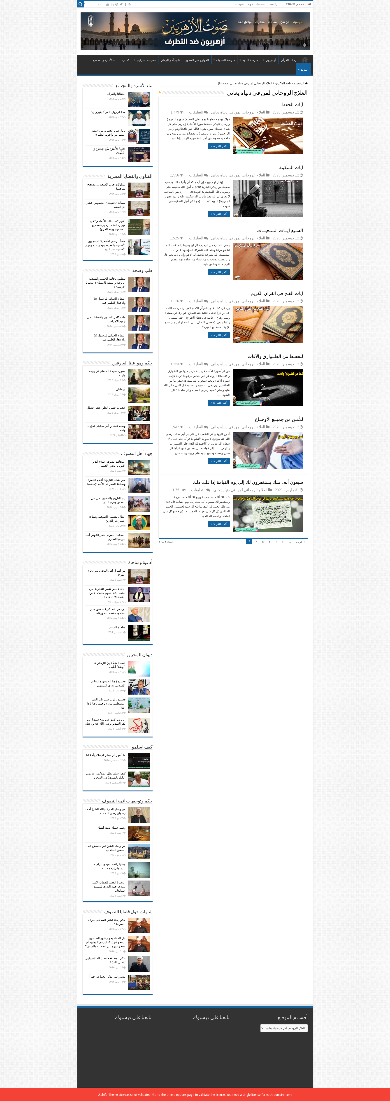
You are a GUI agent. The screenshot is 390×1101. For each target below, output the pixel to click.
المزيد (305, 69)
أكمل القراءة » (219, 146)
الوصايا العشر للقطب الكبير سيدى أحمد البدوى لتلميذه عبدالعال (108, 886)
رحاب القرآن (288, 60)
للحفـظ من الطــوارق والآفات (275, 356)
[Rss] (129, 4)
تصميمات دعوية (256, 4)
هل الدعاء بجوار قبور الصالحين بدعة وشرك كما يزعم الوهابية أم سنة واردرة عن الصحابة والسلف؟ (105, 942)
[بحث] (80, 4)
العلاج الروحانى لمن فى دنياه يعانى (238, 112)
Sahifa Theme (108, 1094)
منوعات (239, 4)
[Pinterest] (116, 4)
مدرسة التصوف (225, 60)
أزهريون (271, 60)
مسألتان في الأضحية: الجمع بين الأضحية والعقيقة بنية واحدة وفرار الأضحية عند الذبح (105, 245)
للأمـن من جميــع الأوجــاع (279, 419)
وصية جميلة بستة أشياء (111, 827)
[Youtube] (107, 4)
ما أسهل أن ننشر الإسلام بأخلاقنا (105, 755)
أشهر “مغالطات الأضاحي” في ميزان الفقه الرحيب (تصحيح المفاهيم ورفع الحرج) (107, 225)
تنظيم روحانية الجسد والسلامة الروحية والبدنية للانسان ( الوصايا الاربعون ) (105, 282)
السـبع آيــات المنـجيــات (280, 230)
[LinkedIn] (112, 4)
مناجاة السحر (117, 627)
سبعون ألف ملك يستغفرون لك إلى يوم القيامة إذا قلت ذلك (248, 482)
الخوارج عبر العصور (197, 60)
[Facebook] (125, 4)
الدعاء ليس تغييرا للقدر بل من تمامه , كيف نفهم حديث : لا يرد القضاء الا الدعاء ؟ (107, 593)
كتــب (125, 60)
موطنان (120, 389)
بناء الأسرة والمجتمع (105, 60)
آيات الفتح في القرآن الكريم (277, 293)
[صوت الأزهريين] (195, 30)
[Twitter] (121, 4)
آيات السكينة (291, 167)
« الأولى (300, 541)
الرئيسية (274, 4)
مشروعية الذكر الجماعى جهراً (107, 976)
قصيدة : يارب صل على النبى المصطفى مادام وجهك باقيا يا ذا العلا (106, 703)
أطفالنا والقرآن (116, 93)
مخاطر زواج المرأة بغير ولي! (108, 112)
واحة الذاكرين (283, 83)
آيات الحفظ (292, 104)
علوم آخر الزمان (171, 60)
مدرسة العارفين (146, 60)
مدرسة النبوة (250, 60)
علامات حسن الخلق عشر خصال (106, 407)
